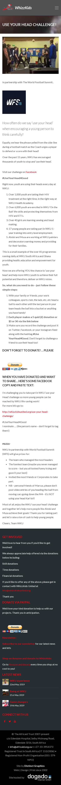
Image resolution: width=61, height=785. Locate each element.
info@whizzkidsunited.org (16, 590)
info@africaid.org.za (21, 746)
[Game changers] (5, 702)
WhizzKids (23, 7)
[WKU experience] (5, 681)
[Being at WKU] (5, 692)
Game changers (19, 701)
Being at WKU (18, 691)
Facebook (31, 171)
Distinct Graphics (34, 765)
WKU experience (20, 680)
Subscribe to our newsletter (18, 643)
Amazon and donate (19, 664)
